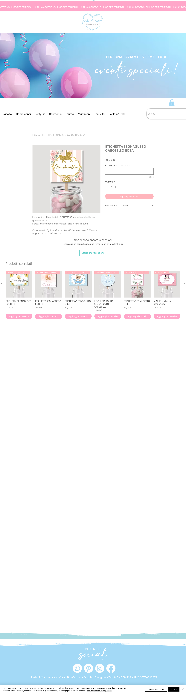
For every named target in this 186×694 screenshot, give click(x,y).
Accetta (174, 689)
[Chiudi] (182, 689)
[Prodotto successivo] (184, 284)
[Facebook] (110, 668)
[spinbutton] (111, 186)
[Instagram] (99, 668)
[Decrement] (107, 186)
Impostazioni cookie (155, 689)
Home (35, 134)
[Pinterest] (88, 668)
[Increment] (115, 186)
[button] (172, 102)
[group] (93, 295)
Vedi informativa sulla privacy (99, 690)
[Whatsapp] (77, 668)
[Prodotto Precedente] (1, 284)
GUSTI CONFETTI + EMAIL (117, 165)
